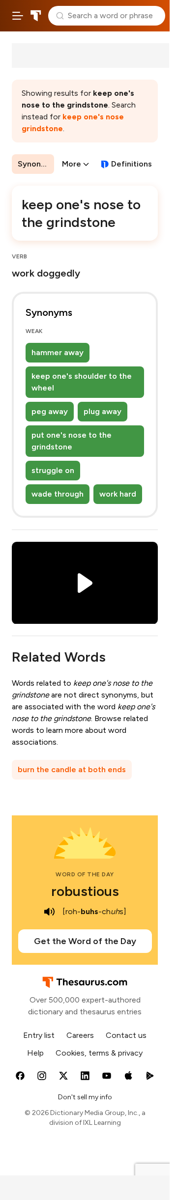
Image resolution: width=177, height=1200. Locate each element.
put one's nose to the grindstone (71, 440)
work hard (117, 494)
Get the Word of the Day (85, 941)
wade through (57, 494)
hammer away (57, 352)
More (71, 163)
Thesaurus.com (35, 16)
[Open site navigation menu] (18, 15)
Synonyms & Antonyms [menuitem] (36, 163)
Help (35, 1053)
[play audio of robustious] (50, 912)
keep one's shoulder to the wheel (81, 381)
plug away (102, 411)
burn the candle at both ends (72, 769)
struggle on (52, 470)
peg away (49, 411)
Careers (80, 1035)
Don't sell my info (85, 1097)
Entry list (39, 1035)
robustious (85, 891)
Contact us (126, 1035)
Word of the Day (85, 874)
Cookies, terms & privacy (99, 1053)
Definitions (131, 163)
